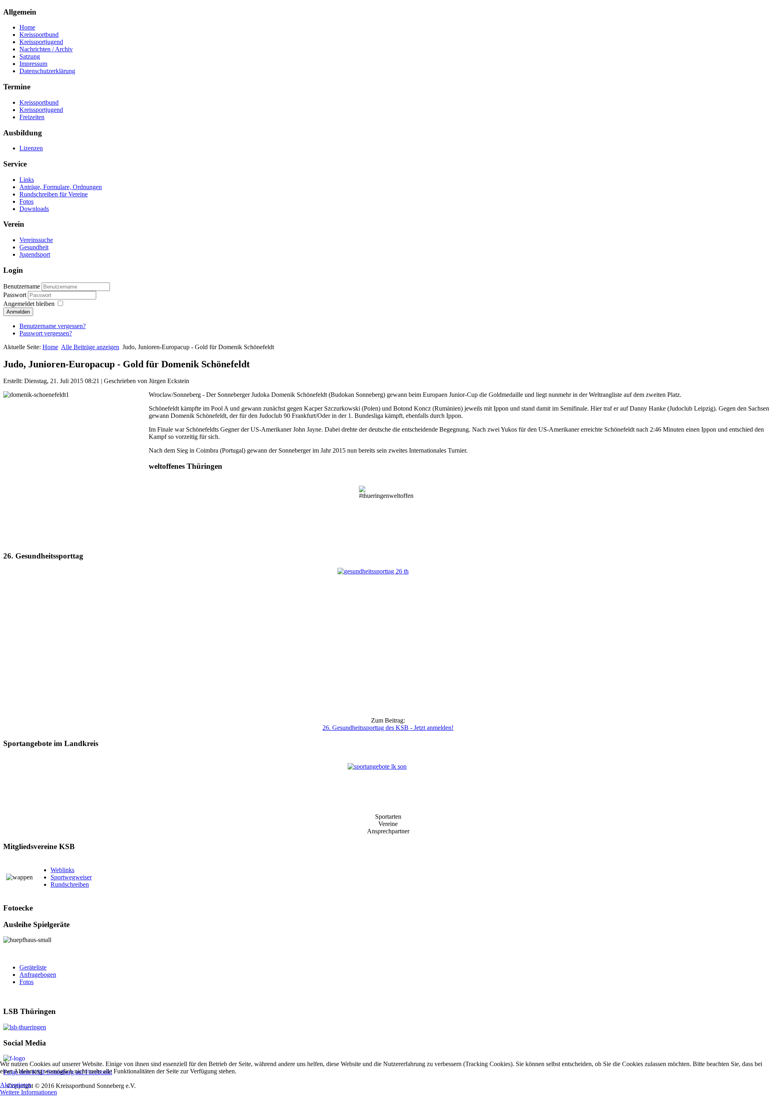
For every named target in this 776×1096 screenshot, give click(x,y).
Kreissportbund (39, 34)
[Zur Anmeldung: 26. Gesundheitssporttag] (388, 639)
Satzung (29, 56)
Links (26, 179)
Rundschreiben (70, 884)
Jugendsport (34, 254)
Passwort (15, 294)
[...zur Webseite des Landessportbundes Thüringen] (388, 1027)
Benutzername (21, 286)
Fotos (26, 201)
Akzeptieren (15, 1084)
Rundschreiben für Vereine (53, 194)
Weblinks (62, 869)
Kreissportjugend (41, 41)
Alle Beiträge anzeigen (90, 347)
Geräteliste (32, 967)
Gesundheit (33, 247)
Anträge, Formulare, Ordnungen (60, 186)
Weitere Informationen (28, 1092)
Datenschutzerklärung (47, 70)
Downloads (34, 208)
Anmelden (18, 312)
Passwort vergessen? (45, 333)
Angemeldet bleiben (29, 303)
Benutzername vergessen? (52, 325)
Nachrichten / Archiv (46, 49)
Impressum (33, 63)
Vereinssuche (36, 239)
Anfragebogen (37, 974)
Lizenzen (31, 148)
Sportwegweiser (71, 877)
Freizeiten (31, 117)
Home (27, 27)
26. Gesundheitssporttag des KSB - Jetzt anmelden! (388, 727)
